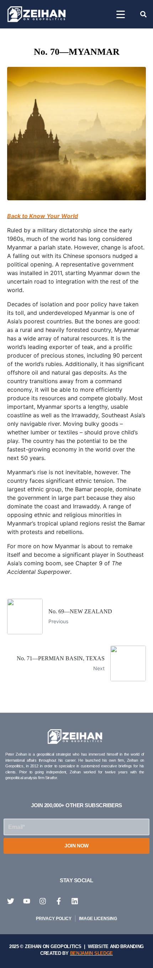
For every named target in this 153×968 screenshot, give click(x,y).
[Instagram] (43, 901)
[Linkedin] (75, 901)
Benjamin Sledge (91, 953)
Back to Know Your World (42, 215)
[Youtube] (27, 901)
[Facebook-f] (59, 901)
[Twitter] (11, 901)
